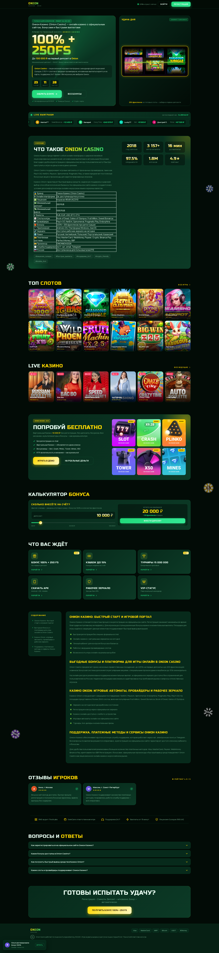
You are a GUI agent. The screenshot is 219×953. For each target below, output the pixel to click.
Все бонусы (75, 94)
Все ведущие (181, 367)
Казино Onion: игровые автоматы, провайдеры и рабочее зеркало (44, 639)
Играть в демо (46, 460)
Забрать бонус (45, 94)
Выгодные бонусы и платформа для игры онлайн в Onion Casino (43, 630)
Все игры (183, 285)
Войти (163, 4)
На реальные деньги (77, 460)
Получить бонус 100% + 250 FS (109, 910)
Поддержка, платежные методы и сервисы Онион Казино (44, 649)
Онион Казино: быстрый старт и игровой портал (44, 621)
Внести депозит (153, 521)
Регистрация (181, 4)
